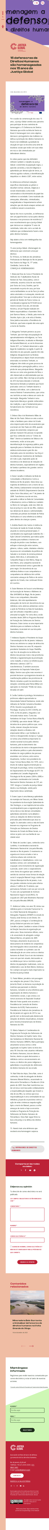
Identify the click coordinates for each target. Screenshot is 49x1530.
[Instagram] (11, 1486)
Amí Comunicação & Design (24, 1510)
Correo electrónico (18, 1236)
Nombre (13, 1226)
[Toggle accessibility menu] (3, 26)
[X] (14, 1486)
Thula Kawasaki (35, 1510)
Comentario (15, 1206)
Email (12, 1416)
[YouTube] (21, 1486)
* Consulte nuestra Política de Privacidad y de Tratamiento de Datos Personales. (29, 1387)
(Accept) (36, 1494)
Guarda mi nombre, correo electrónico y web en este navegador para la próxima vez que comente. (26, 1249)
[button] (31, 1346)
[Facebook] (17, 1486)
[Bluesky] (27, 1486)
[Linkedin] (23, 1486)
